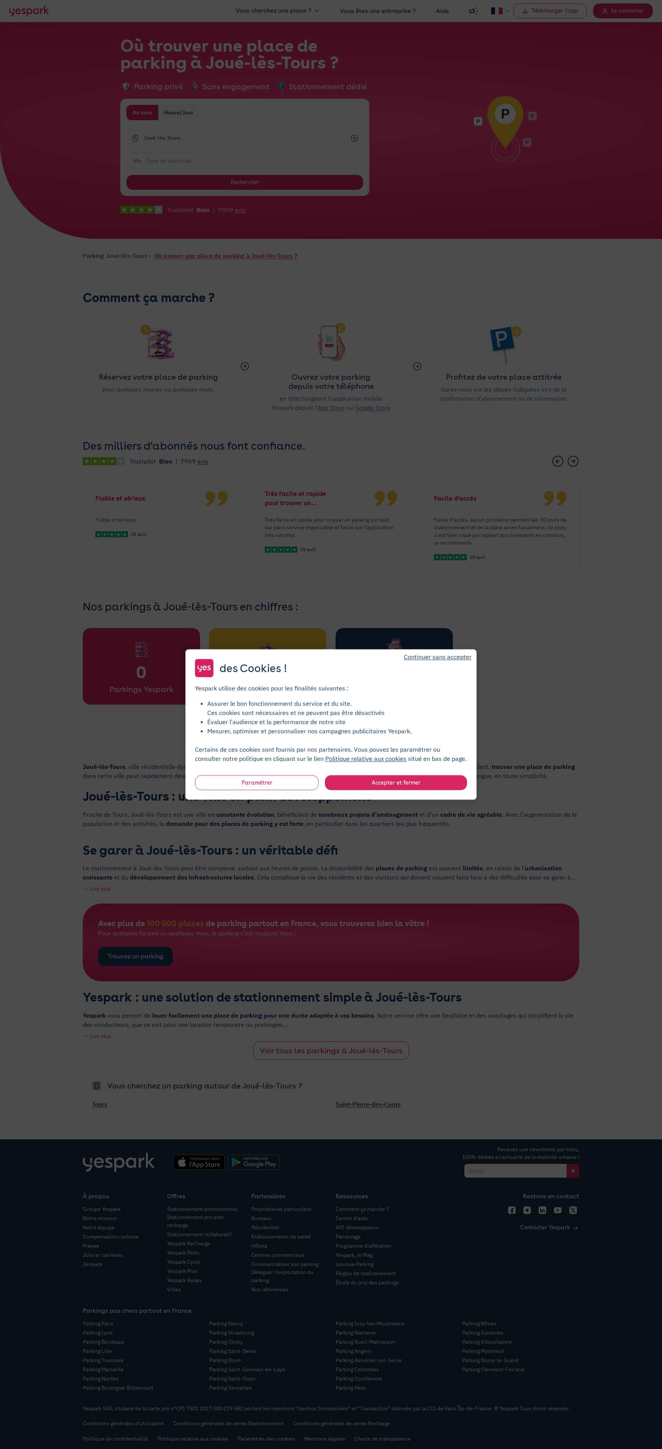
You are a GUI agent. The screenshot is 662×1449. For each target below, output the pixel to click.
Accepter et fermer (396, 783)
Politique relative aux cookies (365, 758)
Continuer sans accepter (438, 657)
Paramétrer (257, 783)
